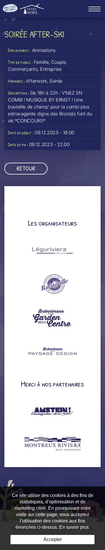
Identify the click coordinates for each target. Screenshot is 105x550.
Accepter (52, 539)
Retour (26, 168)
